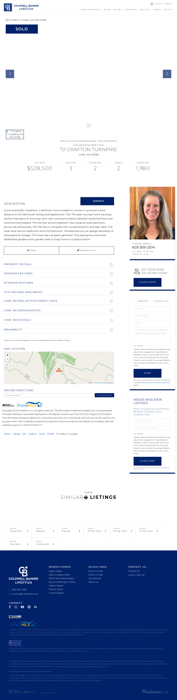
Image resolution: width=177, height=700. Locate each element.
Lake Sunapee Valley (59, 575)
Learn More (147, 282)
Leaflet (90, 383)
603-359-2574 (143, 247)
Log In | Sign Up (136, 575)
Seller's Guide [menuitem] (95, 575)
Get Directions (104, 395)
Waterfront (16, 531)
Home (7, 434)
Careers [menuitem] (157, 10)
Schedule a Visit (161, 301)
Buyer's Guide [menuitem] (95, 571)
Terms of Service (163, 383)
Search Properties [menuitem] (90, 10)
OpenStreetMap (100, 383)
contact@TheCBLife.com (25, 594)
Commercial (42, 544)
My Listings (137, 251)
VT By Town (146, 531)
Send (147, 373)
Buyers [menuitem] (107, 10)
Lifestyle (40, 531)
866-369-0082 (19, 589)
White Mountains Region (62, 578)
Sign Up (168, 4)
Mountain (15, 544)
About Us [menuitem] (144, 10)
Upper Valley (55, 571)
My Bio (146, 254)
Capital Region (56, 585)
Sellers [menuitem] (117, 10)
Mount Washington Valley (62, 582)
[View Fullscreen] (7, 365)
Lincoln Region (56, 593)
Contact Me (137, 254)
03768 (50, 434)
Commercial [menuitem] (131, 10)
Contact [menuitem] (167, 10)
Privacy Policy (146, 383)
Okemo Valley (56, 589)
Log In (158, 4)
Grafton (33, 434)
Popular (66, 531)
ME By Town (120, 531)
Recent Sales (148, 251)
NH (24, 434)
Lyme (42, 434)
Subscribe (147, 461)
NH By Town (94, 531)
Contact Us (143, 301)
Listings (16, 434)
